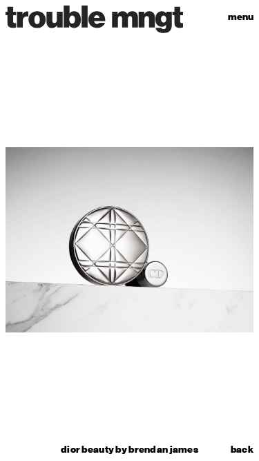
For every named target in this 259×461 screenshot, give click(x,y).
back (242, 449)
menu (240, 17)
